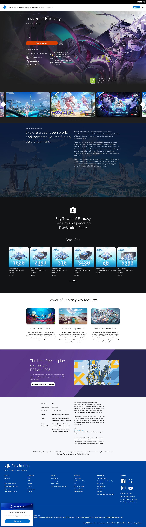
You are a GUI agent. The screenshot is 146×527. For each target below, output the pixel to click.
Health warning (101, 486)
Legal (85, 523)
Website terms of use (104, 523)
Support (49, 7)
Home (6, 470)
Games (21, 7)
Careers (6, 481)
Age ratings (100, 483)
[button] (73, 104)
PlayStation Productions (11, 486)
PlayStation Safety (79, 481)
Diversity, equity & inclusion (59, 486)
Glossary (99, 491)
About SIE (7, 478)
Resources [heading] (100, 475)
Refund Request (78, 491)
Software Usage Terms (135, 523)
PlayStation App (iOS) (126, 494)
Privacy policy (92, 523)
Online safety (54, 483)
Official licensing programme (105, 494)
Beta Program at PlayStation (128, 502)
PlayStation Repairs (79, 486)
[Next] (142, 104)
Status (75, 483)
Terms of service (102, 478)
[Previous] (3, 104)
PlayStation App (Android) (127, 496)
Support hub (77, 478)
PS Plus (27, 7)
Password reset (78, 489)
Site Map (114, 523)
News (42, 7)
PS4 (29, 481)
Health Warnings (79, 430)
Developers (100, 489)
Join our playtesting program (128, 499)
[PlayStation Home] (4, 7)
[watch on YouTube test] (89, 114)
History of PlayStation (10, 491)
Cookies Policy (122, 523)
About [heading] (6, 475)
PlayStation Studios (10, 483)
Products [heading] (31, 475)
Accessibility (54, 481)
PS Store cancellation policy (105, 481)
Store (10, 7)
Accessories (35, 7)
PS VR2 (30, 483)
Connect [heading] (123, 475)
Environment (54, 478)
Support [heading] (77, 475)
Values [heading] (53, 475)
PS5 (15, 7)
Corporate (7, 489)
